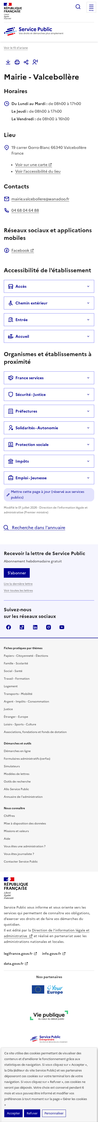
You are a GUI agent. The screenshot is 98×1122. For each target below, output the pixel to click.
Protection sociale (32, 444)
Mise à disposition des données (25, 823)
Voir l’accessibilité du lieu (38, 171)
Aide (7, 839)
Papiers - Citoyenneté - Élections (26, 656)
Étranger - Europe (16, 717)
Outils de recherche (17, 781)
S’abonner (17, 573)
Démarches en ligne (17, 751)
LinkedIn (35, 627)
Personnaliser (54, 1113)
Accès (20, 286)
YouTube (62, 627)
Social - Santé (13, 671)
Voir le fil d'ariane (16, 48)
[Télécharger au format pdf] (8, 62)
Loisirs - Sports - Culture (20, 724)
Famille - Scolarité (16, 663)
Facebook (20, 250)
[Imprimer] (17, 62)
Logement (11, 686)
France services (29, 378)
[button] (35, 62)
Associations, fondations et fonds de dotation (35, 732)
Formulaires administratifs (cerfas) (27, 759)
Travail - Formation (16, 679)
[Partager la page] (26, 62)
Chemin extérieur (31, 303)
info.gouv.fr (51, 953)
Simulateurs (12, 766)
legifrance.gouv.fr (18, 953)
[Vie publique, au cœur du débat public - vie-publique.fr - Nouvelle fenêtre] (49, 1016)
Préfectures (26, 411)
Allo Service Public (16, 789)
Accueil (22, 336)
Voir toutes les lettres (18, 590)
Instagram (48, 627)
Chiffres (9, 816)
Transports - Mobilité (18, 694)
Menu (91, 10)
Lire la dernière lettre (18, 584)
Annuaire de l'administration (23, 797)
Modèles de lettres (16, 774)
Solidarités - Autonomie (36, 428)
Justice (8, 709)
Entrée (21, 320)
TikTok (22, 627)
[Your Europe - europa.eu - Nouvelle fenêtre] (49, 989)
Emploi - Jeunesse (31, 478)
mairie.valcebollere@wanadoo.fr (40, 199)
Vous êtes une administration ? (24, 846)
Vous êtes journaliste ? (19, 854)
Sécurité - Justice (30, 394)
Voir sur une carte (31, 164)
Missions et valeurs (16, 831)
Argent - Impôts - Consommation (26, 701)
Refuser (32, 1113)
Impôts (22, 461)
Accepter (13, 1113)
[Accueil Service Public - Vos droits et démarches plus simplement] (35, 36)
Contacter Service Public (21, 861)
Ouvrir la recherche (78, 6)
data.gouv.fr (14, 963)
